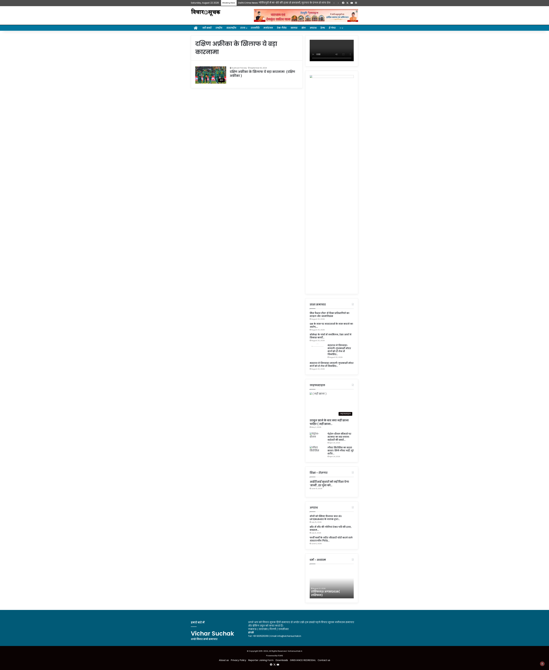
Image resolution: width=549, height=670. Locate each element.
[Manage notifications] (542, 663)
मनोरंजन (268, 27)
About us (224, 660)
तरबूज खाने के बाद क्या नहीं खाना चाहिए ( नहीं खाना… (329, 422)
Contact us (324, 660)
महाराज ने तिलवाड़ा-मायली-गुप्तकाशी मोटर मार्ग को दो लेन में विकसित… (339, 350)
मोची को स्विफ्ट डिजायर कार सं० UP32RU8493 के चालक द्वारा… (326, 518)
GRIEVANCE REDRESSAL (303, 660)
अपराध (313, 27)
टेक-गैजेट (282, 27)
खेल (304, 27)
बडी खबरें (207, 27)
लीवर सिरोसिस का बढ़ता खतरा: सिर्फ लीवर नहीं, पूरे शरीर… (341, 450)
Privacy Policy (238, 660)
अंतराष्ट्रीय (231, 27)
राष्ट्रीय (219, 27)
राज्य (242, 27)
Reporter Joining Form (260, 660)
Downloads (282, 660)
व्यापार (294, 27)
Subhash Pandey (239, 68)
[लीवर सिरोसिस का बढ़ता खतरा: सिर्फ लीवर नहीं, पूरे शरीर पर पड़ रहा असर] (317, 451)
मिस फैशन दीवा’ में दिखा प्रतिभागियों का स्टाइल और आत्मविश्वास (329, 315)
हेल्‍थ (323, 27)
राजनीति (255, 27)
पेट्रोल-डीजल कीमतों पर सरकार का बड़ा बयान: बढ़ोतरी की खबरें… (339, 436)
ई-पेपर (332, 27)
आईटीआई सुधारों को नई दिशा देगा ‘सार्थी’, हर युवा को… (329, 483)
